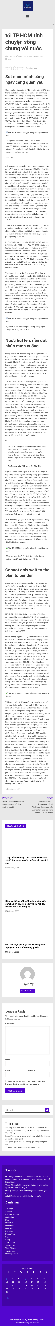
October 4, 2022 (13, 868)
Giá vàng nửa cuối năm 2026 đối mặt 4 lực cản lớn (26, 1127)
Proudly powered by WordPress (23, 1320)
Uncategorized (11, 1254)
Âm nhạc (9, 1209)
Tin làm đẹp (10, 1245)
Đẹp (7, 1220)
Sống (7, 1240)
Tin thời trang (11, 1248)
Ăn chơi (8, 1211)
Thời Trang (10, 1242)
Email (8, 1070)
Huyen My (11, 56)
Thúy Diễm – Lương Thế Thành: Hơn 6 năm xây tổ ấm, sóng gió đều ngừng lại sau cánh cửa (26, 860)
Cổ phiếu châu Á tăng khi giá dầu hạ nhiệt (22, 1147)
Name (8, 1059)
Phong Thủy (38, 56)
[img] (27, 16)
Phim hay (9, 1231)
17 (7, 1285)
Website (31, 1070)
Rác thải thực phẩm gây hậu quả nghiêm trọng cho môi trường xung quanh (25, 946)
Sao (7, 1237)
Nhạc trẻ (9, 1228)
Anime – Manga (12, 1214)
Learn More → (27, 991)
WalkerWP (34, 1322)
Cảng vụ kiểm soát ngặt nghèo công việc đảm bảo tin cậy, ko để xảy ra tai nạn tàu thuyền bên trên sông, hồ (25, 904)
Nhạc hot (9, 1223)
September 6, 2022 (25, 56)
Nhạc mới (9, 1226)
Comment (10, 1023)
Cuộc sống (9, 1217)
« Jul (7, 1298)
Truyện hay (10, 1251)
